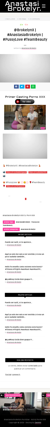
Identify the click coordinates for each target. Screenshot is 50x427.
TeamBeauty (7, 225)
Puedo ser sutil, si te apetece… (18, 242)
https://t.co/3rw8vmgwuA (16, 172)
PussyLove (35, 222)
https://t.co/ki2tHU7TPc (38, 172)
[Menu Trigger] (44, 6)
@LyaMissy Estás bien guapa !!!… (19, 279)
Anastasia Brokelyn (29, 48)
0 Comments (35, 19)
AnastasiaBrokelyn (23, 222)
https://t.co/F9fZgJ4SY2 (15, 186)
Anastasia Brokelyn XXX (13, 215)
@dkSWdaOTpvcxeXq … (13, 410)
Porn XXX (31, 215)
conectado (33, 366)
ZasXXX (38, 422)
